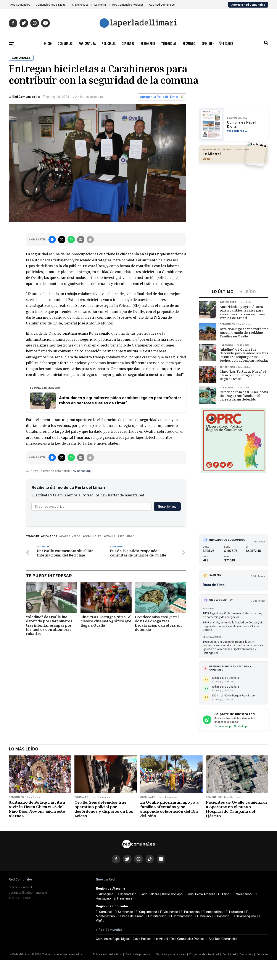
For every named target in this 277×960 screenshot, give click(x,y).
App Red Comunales (162, 4)
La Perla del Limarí (130, 916)
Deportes (128, 43)
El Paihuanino (190, 912)
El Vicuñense (169, 912)
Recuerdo (188, 43)
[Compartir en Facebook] (52, 239)
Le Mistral (100, 4)
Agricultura (87, 43)
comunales (92, 536)
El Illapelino (221, 916)
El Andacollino (213, 912)
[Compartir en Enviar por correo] (80, 239)
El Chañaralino (127, 894)
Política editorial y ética (107, 954)
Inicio (48, 43)
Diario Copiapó (172, 894)
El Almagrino (105, 894)
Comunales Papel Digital (51, 4)
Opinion (206, 43)
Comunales (65, 43)
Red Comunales (20, 4)
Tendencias (168, 43)
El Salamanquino (244, 916)
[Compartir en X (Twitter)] (61, 239)
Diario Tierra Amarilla (200, 894)
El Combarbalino (180, 916)
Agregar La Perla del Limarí (159, 97)
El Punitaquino (156, 916)
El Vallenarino (242, 894)
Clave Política (80, 4)
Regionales (147, 43)
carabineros (70, 536)
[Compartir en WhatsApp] (71, 239)
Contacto (262, 954)
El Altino (224, 894)
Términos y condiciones (171, 954)
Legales (227, 43)
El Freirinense (123, 898)
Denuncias (246, 954)
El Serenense (124, 912)
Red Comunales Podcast (127, 4)
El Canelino (203, 916)
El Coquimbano (146, 912)
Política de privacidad (139, 954)
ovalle (110, 536)
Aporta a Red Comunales (248, 4)
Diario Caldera (149, 894)
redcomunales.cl (20, 887)
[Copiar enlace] (90, 239)
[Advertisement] (233, 194)
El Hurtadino (234, 912)
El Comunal (104, 912)
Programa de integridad (204, 954)
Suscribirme (167, 506)
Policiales (109, 43)
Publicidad (229, 954)
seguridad (126, 536)
